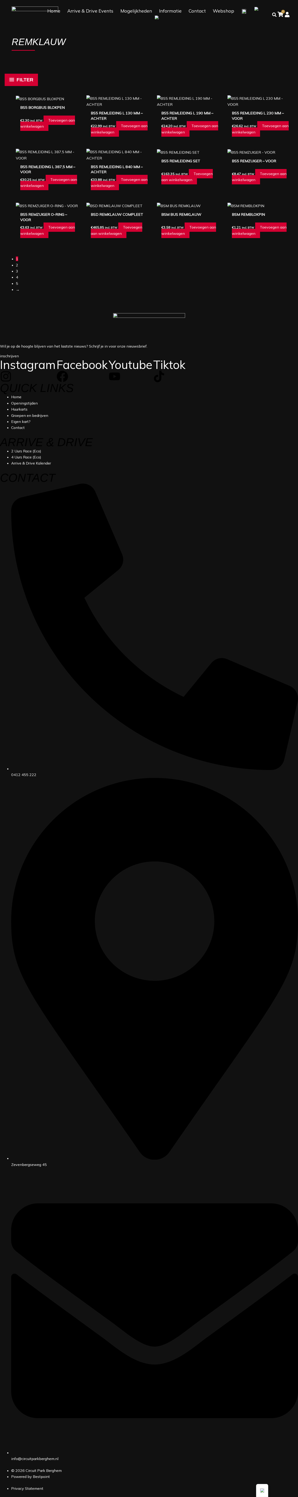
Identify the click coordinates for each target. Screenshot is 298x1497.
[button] (262, 1490)
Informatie (170, 11)
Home (53, 11)
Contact (197, 11)
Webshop (223, 11)
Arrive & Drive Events (90, 11)
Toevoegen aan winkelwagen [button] (47, 123)
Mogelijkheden (136, 11)
